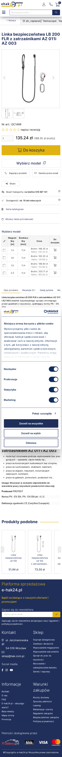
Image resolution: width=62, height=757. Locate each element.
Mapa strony (8, 715)
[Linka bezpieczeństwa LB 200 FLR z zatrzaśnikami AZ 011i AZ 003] (31, 79)
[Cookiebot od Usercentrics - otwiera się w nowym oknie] (44, 312)
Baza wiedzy (8, 711)
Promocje (6, 719)
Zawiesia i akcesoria (43, 643)
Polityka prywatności (43, 721)
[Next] (59, 548)
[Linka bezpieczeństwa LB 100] (13, 544)
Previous (2, 548)
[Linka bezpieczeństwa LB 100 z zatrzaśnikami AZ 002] (39, 544)
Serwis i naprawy (41, 671)
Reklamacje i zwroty (43, 709)
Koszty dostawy (41, 697)
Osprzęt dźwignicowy (44, 639)
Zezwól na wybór (31, 433)
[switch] (53, 379)
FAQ (4, 699)
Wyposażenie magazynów (46, 647)
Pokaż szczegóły (42, 413)
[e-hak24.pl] (12, 4)
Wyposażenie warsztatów (46, 651)
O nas (4, 695)
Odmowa (31, 442)
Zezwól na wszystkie (31, 423)
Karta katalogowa (14, 209)
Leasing (37, 705)
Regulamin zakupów (43, 713)
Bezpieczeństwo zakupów (46, 717)
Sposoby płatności (42, 701)
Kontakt (5, 691)
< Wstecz (11, 20)
